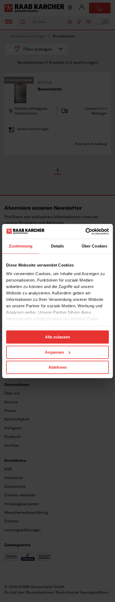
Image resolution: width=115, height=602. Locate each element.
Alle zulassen (57, 337)
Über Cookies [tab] (94, 246)
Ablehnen (57, 367)
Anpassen (54, 352)
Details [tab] (57, 246)
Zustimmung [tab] (21, 246)
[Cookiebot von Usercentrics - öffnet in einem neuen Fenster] (85, 231)
